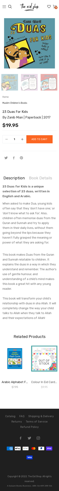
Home (5, 97)
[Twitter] (6, 158)
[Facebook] (13, 158)
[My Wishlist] (49, 7)
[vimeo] (21, 158)
